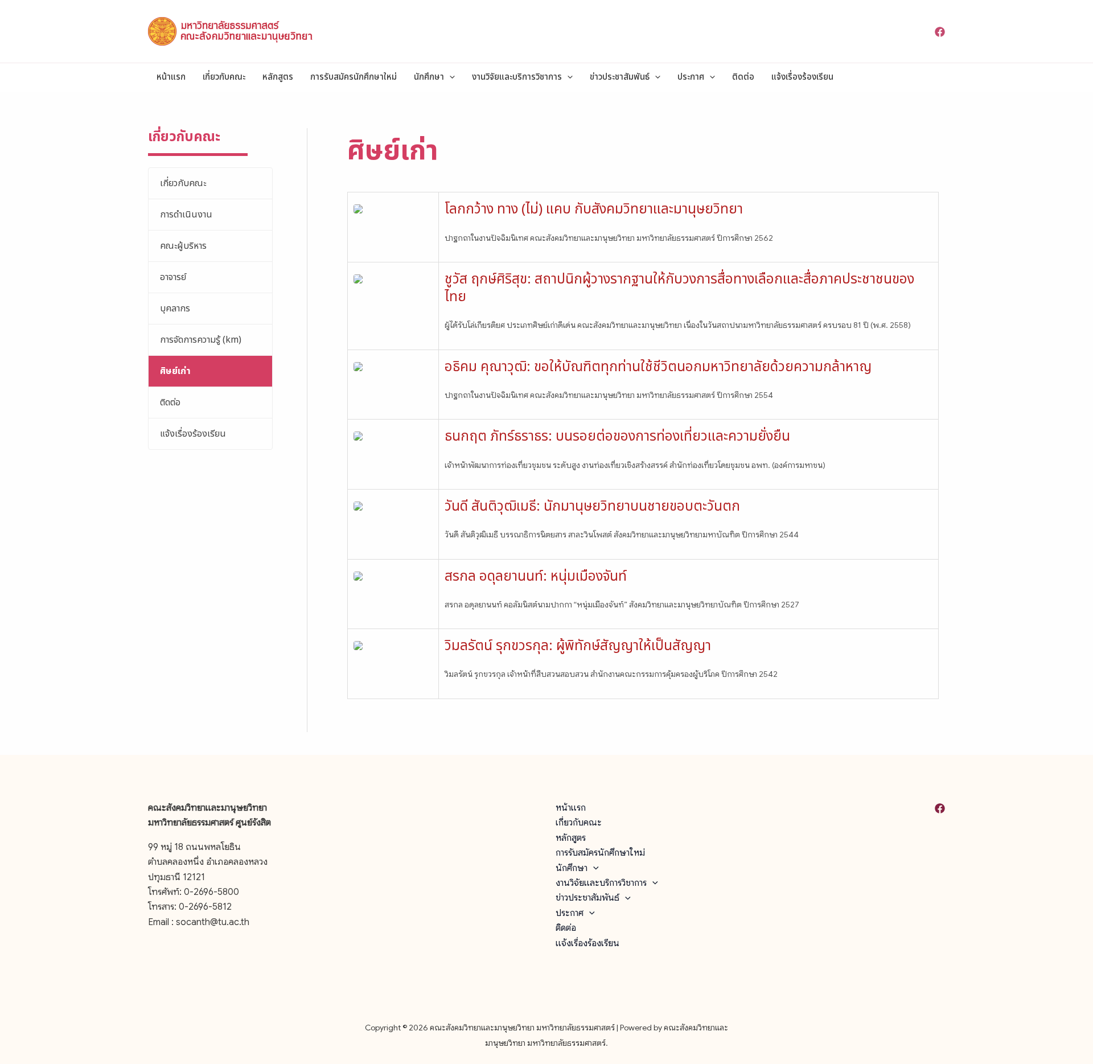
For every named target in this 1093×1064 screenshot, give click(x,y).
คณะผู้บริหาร (183, 246)
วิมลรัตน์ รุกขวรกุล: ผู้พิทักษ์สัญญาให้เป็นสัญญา (578, 646)
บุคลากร (175, 308)
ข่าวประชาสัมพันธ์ (620, 77)
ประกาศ (690, 77)
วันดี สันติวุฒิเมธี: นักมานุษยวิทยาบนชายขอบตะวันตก (592, 506)
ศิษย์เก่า (175, 371)
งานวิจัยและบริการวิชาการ (517, 77)
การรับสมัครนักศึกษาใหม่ (353, 77)
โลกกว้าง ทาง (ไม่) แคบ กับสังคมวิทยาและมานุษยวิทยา (594, 209)
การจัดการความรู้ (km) (200, 340)
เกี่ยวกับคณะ (224, 77)
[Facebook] (940, 32)
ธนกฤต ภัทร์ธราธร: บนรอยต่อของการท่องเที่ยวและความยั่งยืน (617, 436)
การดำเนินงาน (186, 214)
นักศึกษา (429, 77)
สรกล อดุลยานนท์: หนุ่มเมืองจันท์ (536, 576)
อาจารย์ (173, 277)
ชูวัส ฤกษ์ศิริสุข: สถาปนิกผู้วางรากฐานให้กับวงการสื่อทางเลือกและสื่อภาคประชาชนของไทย (679, 288)
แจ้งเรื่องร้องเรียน (802, 77)
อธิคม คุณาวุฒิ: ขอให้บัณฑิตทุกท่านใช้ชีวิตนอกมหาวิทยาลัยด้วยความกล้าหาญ (658, 367)
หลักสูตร (277, 77)
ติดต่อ (743, 77)
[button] (449, 77)
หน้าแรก (171, 77)
